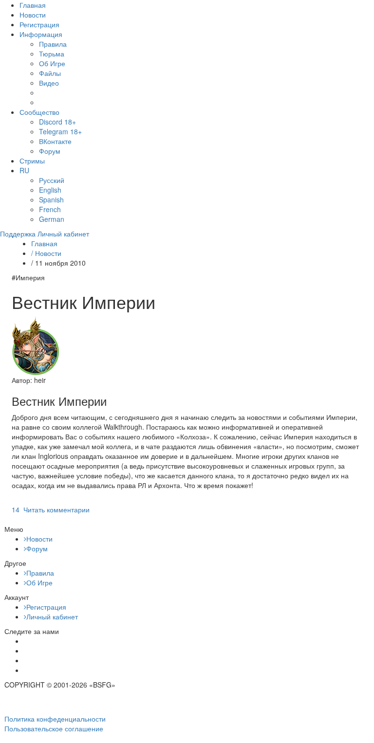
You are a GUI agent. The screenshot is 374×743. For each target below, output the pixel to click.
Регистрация (39, 24)
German (51, 219)
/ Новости (46, 253)
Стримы (32, 160)
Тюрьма (51, 53)
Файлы (50, 73)
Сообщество (39, 112)
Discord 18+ (57, 122)
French (50, 209)
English (50, 190)
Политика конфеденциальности (55, 719)
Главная (32, 5)
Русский (51, 180)
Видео (49, 83)
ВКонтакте (55, 141)
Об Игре (52, 63)
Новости (32, 14)
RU (24, 170)
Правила (53, 44)
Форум (49, 151)
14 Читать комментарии (51, 509)
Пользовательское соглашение (53, 728)
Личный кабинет (52, 616)
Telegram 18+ (60, 131)
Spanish (51, 199)
